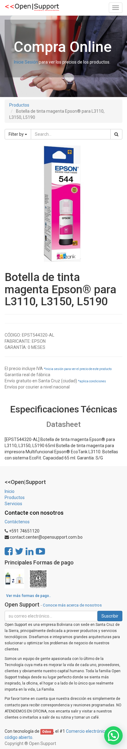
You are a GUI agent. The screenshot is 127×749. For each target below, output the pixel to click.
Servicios (13, 503)
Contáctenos (17, 521)
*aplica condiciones (92, 381)
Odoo (46, 732)
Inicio (9, 491)
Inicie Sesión (26, 62)
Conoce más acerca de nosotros (72, 605)
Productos (19, 105)
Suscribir (109, 616)
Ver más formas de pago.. (28, 596)
